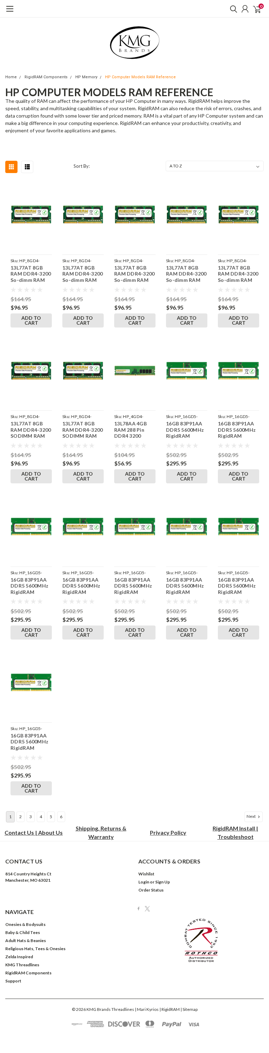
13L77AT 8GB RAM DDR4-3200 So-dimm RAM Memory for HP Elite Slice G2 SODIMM (31, 274)
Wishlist (146, 873)
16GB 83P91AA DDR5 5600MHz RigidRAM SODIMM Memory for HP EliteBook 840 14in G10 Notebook (237, 429)
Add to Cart (31, 320)
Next (251, 816)
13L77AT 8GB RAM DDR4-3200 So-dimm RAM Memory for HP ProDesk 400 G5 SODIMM (134, 274)
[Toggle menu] (9, 12)
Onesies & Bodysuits (25, 924)
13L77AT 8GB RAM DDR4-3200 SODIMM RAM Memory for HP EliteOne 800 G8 (82, 429)
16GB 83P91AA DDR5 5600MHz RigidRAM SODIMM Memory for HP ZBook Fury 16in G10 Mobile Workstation (30, 742)
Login (143, 882)
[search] (232, 9)
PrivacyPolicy (168, 832)
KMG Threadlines (22, 964)
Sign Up (162, 882)
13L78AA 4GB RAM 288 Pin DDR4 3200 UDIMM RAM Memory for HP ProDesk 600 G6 (133, 429)
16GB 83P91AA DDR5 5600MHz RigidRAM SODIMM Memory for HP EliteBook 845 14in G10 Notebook (29, 586)
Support (13, 981)
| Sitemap (189, 1009)
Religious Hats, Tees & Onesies (35, 948)
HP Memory (86, 77)
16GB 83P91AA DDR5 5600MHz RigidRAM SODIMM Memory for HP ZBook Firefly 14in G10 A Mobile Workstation (185, 586)
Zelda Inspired (19, 956)
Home (11, 77)
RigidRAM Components (46, 77)
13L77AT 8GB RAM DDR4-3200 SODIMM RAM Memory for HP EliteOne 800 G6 (31, 429)
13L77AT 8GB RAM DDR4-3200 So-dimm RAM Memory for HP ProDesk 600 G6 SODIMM (238, 274)
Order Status (151, 890)
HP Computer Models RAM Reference (140, 77)
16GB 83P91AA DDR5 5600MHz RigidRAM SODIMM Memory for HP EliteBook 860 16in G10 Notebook (81, 586)
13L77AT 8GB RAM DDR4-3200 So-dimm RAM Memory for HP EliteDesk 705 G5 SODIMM (83, 274)
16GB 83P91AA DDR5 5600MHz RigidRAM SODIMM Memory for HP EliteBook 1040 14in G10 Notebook (185, 429)
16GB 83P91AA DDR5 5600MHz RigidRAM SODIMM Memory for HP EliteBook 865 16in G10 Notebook (133, 586)
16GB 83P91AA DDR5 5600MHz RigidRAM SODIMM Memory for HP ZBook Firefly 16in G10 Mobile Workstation (237, 586)
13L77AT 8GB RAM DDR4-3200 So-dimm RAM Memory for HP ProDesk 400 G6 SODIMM (186, 274)
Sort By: (82, 166)
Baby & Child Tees (22, 932)
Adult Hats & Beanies (25, 940)
